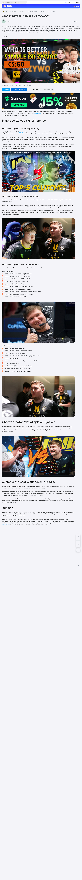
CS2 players (27, 85)
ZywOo (21, 85)
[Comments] (78, 550)
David (8, 21)
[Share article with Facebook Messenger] (78, 559)
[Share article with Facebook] (78, 554)
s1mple (21, 132)
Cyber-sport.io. (6, 525)
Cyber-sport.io (38, 113)
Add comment (51, 11)
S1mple (16, 85)
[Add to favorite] (78, 565)
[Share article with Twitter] (78, 556)
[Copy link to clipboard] (78, 562)
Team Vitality (9, 85)
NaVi (3, 85)
